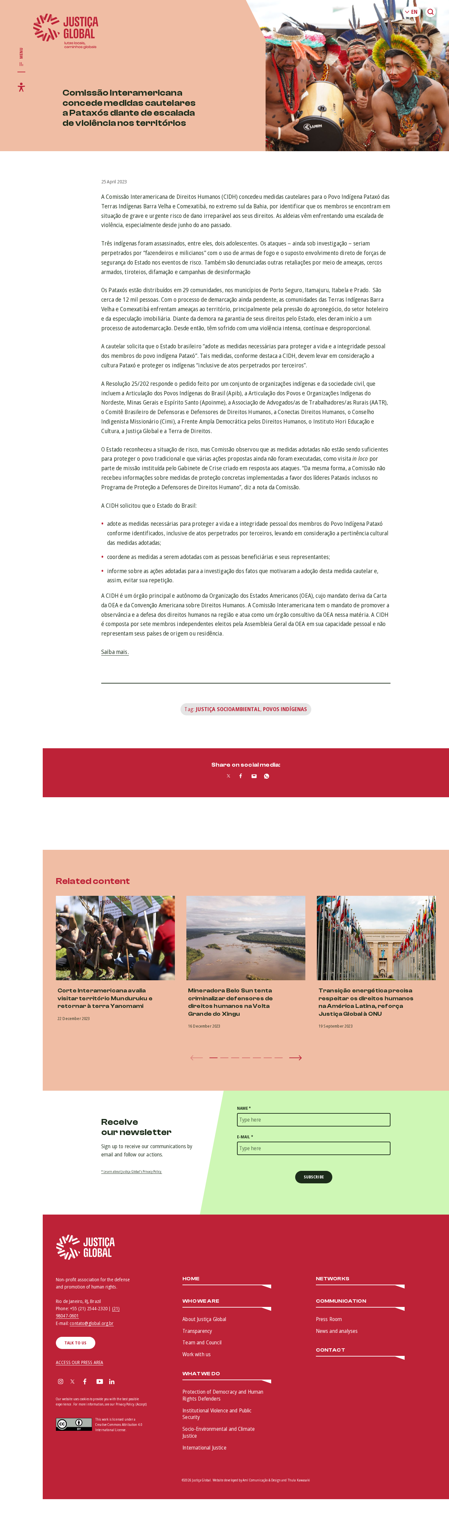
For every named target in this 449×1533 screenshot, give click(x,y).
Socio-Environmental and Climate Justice (218, 1432)
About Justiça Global (204, 1319)
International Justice (204, 1447)
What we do (201, 1374)
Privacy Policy (125, 1404)
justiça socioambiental (228, 709)
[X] (72, 1382)
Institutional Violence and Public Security (216, 1414)
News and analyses (337, 1331)
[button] (213, 1057)
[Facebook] (85, 1382)
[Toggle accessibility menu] (21, 87)
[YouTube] (100, 1382)
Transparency (197, 1331)
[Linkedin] (111, 1382)
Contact (330, 1350)
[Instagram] (60, 1382)
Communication (341, 1301)
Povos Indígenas (285, 709)
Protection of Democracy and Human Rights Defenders (222, 1395)
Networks (332, 1279)
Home (191, 1279)
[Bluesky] (124, 1382)
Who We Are (200, 1301)
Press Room (329, 1319)
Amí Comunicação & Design (262, 1480)
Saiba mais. (115, 652)
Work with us (196, 1354)
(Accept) (141, 1404)
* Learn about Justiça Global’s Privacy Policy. (131, 1171)
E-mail (245, 1137)
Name (244, 1108)
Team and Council (202, 1342)
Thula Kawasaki (299, 1480)
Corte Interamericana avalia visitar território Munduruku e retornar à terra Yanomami (105, 998)
